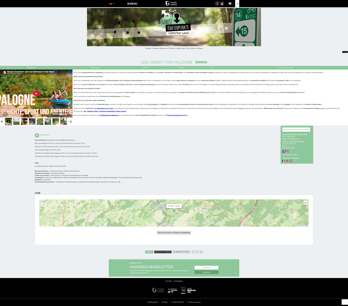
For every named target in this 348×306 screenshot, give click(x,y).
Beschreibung (95, 67)
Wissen (145, 67)
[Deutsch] (111, 3)
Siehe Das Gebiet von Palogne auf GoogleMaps (174, 232)
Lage (211, 67)
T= (193, 252)
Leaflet (297, 226)
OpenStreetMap (304, 226)
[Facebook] (283, 151)
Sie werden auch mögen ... (285, 67)
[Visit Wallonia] (188, 290)
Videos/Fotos (31, 67)
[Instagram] (286, 151)
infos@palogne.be (294, 139)
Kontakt (181, 67)
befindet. (185, 115)
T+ (201, 252)
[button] (174, 211)
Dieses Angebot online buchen (296, 129)
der (96, 108)
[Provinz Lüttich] (158, 290)
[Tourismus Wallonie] (172, 290)
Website (293, 141)
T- (197, 252)
